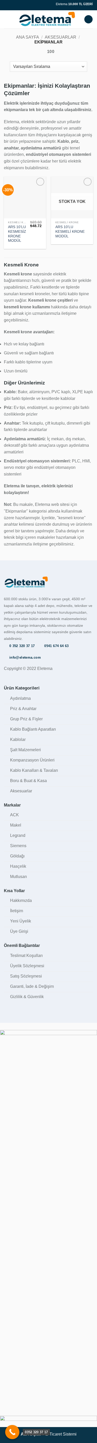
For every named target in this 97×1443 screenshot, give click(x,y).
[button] (7, 19)
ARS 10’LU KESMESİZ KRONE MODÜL (17, 234)
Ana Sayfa (27, 37)
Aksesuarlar (60, 37)
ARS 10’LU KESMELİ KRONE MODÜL (70, 231)
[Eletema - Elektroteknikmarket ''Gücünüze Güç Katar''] (47, 19)
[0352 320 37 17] (12, 1432)
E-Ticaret (53, 1434)
